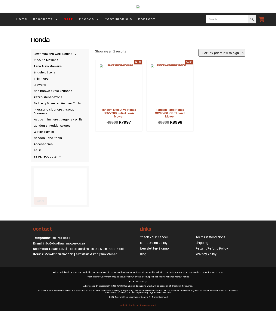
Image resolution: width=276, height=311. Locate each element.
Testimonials (118, 19)
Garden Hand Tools (48, 138)
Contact (147, 19)
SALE (69, 19)
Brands (86, 19)
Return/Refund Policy (211, 248)
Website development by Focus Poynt (138, 305)
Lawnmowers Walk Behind (53, 54)
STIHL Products (45, 156)
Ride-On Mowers (46, 60)
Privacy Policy (205, 254)
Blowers (40, 85)
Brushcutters (44, 72)
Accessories (43, 144)
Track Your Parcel (154, 237)
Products (43, 19)
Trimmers (41, 78)
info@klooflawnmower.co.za (64, 243)
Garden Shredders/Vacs (52, 125)
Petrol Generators (48, 97)
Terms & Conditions (210, 237)
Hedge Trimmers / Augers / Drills (58, 119)
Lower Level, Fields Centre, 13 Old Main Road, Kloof (86, 249)
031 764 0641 (60, 238)
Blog (143, 254)
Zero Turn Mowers (48, 66)
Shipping (201, 243)
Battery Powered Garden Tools (57, 103)
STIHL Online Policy (153, 243)
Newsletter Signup (154, 248)
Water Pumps (44, 132)
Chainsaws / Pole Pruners (53, 91)
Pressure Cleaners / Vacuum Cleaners (55, 111)
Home (21, 19)
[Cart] (262, 19)
